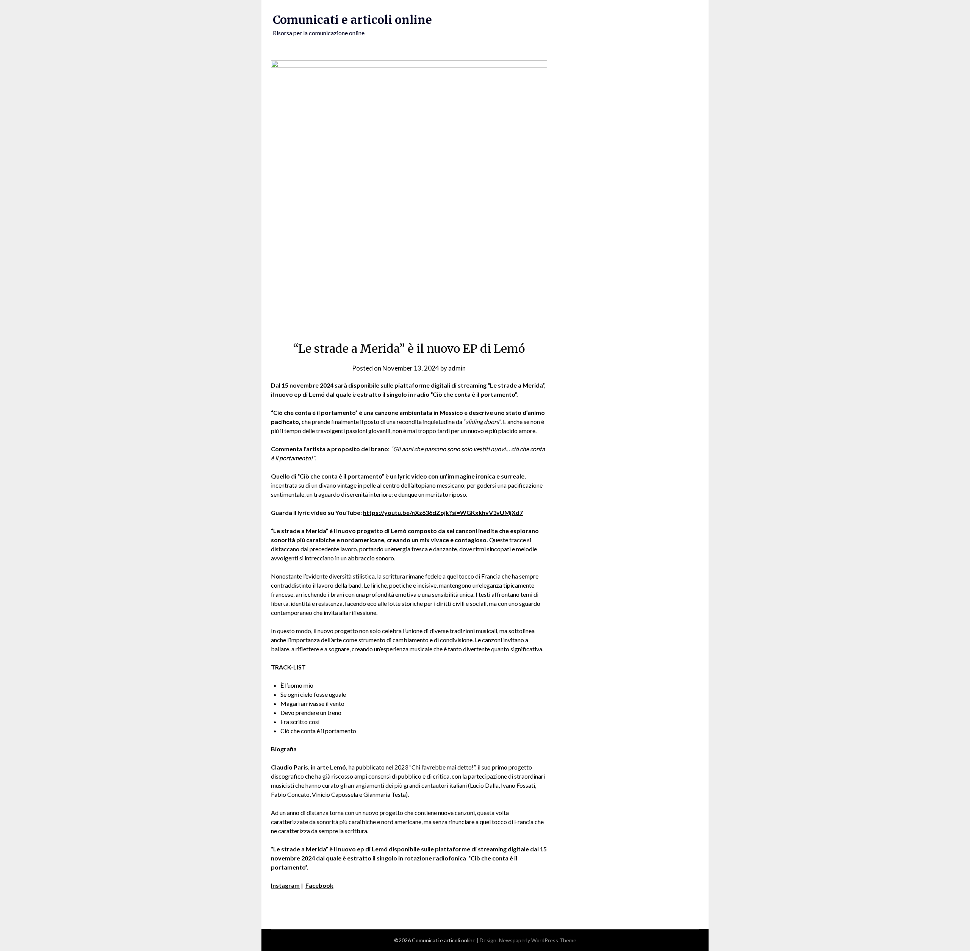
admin (457, 368)
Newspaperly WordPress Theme (537, 940)
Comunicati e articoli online (352, 20)
